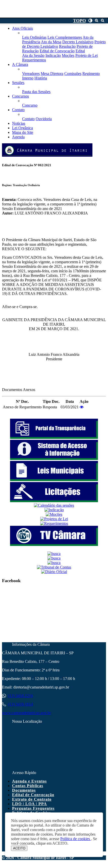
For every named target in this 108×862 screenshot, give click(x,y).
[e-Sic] (54, 458)
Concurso (29, 105)
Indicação (53, 55)
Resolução (67, 46)
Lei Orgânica (22, 128)
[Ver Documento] (82, 407)
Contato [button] (18, 110)
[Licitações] (54, 501)
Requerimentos (34, 60)
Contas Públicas (27, 786)
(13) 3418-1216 (20, 696)
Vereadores (31, 73)
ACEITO (19, 848)
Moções (68, 55)
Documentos (24, 790)
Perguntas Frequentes (33, 808)
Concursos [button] (20, 96)
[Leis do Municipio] (54, 480)
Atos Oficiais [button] (22, 28)
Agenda (18, 137)
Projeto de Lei (86, 55)
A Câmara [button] (20, 64)
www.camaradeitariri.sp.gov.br (26, 713)
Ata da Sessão (33, 55)
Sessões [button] (18, 82)
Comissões (72, 73)
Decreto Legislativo (77, 42)
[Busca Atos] (54, 553)
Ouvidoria (44, 119)
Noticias (18, 123)
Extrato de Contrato (31, 799)
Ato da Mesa (51, 42)
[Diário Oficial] (54, 572)
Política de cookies (75, 839)
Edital (80, 51)
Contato (28, 119)
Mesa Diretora (52, 73)
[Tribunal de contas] (54, 567)
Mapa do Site (22, 132)
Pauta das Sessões (36, 92)
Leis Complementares (64, 37)
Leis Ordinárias (34, 37)
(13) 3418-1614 (20, 704)
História (40, 78)
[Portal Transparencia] (54, 437)
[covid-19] (54, 558)
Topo (79, 20)
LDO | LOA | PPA (29, 804)
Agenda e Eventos (29, 781)
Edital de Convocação (57, 51)
